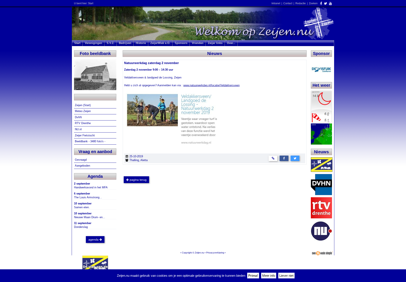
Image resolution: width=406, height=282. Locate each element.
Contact (287, 3)
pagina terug (138, 179)
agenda (93, 239)
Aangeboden (83, 165)
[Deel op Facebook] (283, 158)
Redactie (300, 3)
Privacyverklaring (215, 252)
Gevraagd (81, 159)
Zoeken (313, 3)
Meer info (268, 275)
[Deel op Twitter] (294, 158)
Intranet (276, 3)
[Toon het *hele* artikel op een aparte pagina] (272, 158)
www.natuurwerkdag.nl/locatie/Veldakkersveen (211, 85)
